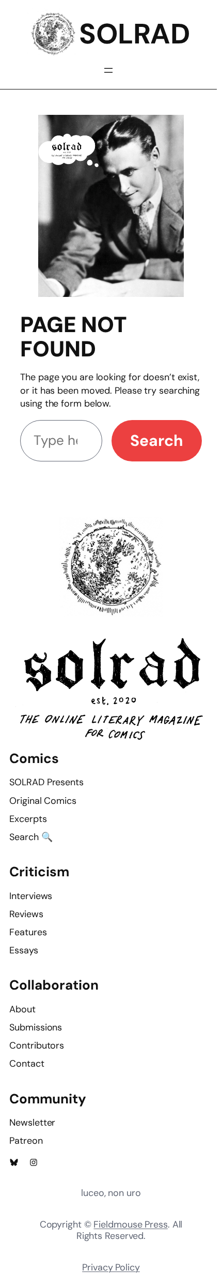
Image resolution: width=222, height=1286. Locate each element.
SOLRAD (134, 34)
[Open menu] (108, 70)
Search (156, 440)
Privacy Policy (111, 1267)
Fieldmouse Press (130, 1224)
